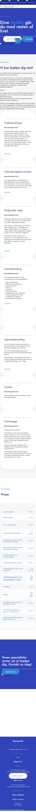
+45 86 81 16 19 (18, 766)
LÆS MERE (7, 154)
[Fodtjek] (17, 2)
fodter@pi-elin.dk (18, 790)
